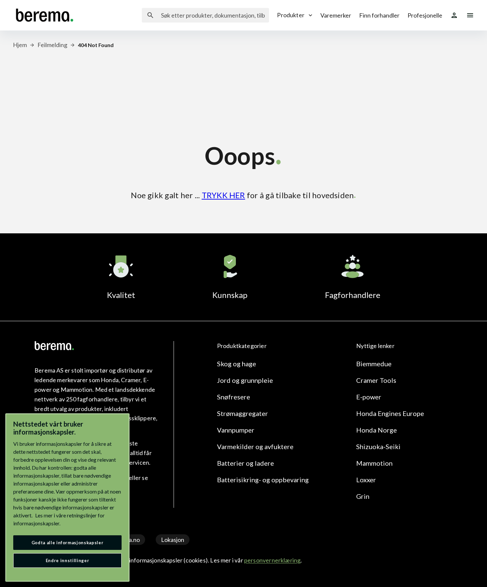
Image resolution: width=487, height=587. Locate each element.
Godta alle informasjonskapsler (67, 542)
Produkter (290, 15)
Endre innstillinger (67, 560)
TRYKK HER (223, 195)
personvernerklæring (272, 560)
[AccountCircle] (454, 15)
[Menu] (470, 15)
